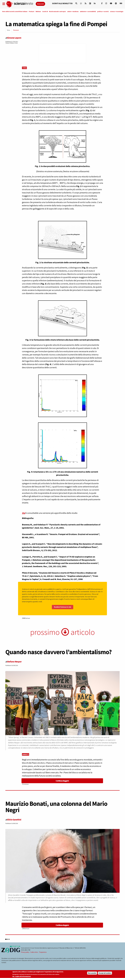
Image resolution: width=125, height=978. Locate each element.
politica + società (103, 11)
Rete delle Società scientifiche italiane (14, 11)
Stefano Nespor (14, 661)
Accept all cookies (105, 973)
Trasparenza (42, 952)
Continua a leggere (62, 780)
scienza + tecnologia (116, 11)
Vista (9, 30)
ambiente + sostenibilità (88, 11)
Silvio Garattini (14, 819)
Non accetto (92, 973)
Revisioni (16, 30)
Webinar (38, 11)
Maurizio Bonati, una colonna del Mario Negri (56, 807)
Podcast (31, 11)
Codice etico (34, 952)
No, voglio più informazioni (21, 976)
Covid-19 (45, 11)
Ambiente (25, 754)
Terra (24, 68)
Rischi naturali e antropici (57, 11)
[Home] (21, 4)
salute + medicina (73, 11)
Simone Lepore (14, 37)
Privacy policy (25, 952)
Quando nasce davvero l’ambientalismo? (58, 652)
